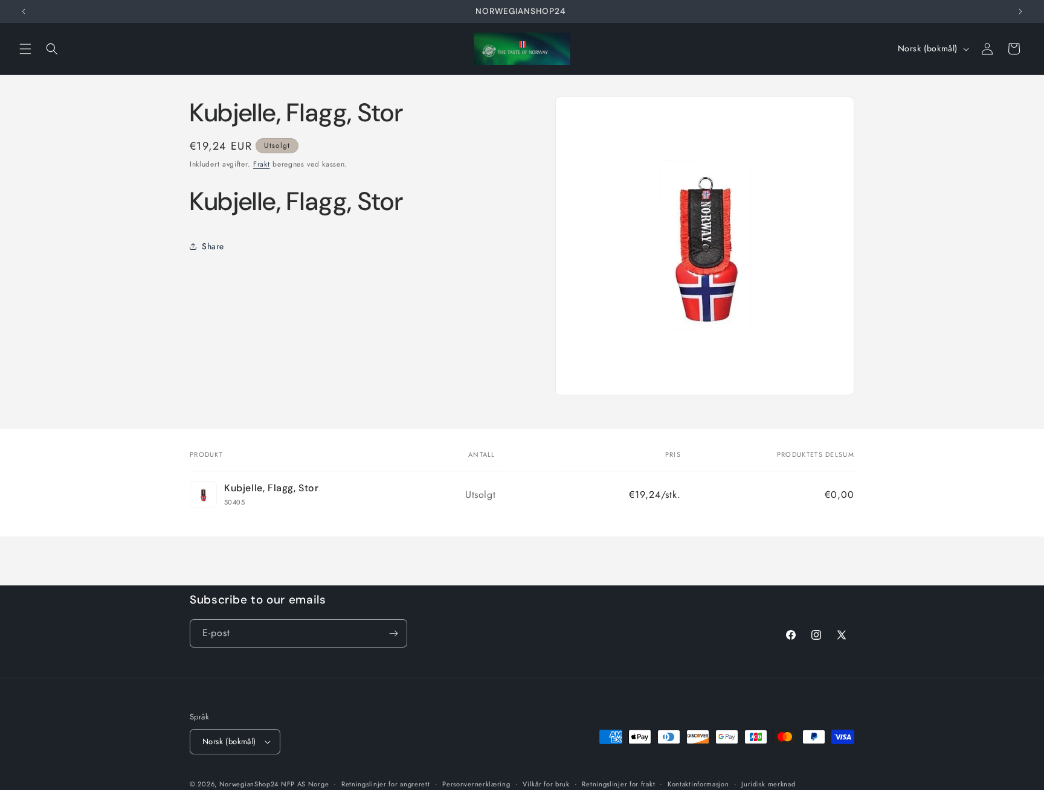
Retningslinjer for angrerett (385, 783)
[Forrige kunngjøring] (23, 11)
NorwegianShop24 (250, 784)
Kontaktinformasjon (698, 783)
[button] (25, 49)
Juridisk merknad (768, 783)
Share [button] (213, 246)
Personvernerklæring (476, 783)
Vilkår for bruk (546, 783)
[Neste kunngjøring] (1020, 11)
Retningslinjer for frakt (618, 783)
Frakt (261, 164)
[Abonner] (393, 633)
